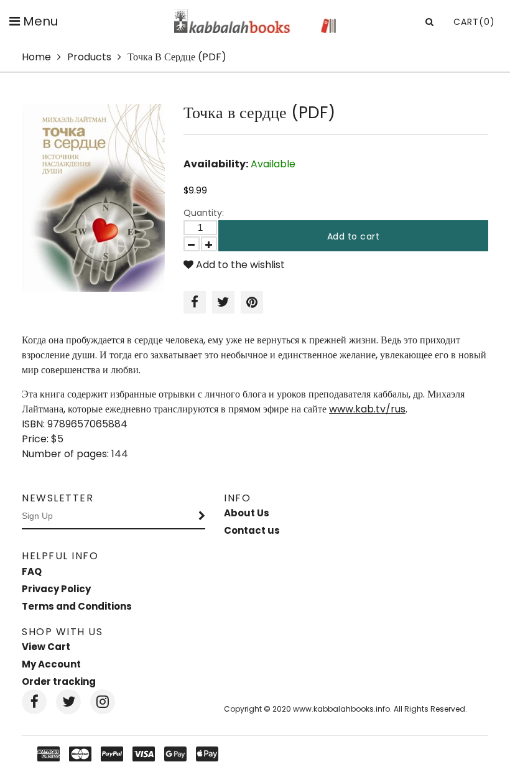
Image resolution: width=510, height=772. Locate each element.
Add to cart (353, 236)
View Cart (46, 646)
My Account (51, 664)
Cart (474, 22)
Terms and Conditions (77, 606)
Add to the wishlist (239, 265)
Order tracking (59, 681)
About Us (246, 512)
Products (89, 57)
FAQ (32, 571)
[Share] (194, 302)
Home (36, 57)
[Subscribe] (202, 516)
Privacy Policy (56, 588)
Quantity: (203, 213)
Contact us (252, 530)
